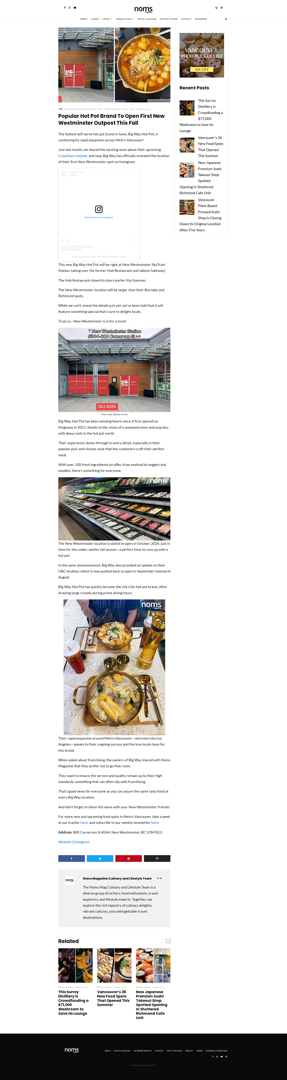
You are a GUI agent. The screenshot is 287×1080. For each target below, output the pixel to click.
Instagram (82, 842)
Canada (124, 109)
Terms (200, 1051)
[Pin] (128, 858)
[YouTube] (75, 7)
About (84, 19)
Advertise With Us (142, 1051)
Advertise (201, 19)
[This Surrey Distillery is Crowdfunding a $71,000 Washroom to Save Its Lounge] (187, 108)
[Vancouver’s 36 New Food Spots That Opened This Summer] (187, 146)
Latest (95, 19)
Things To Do (123, 19)
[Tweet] (100, 858)
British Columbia (112, 109)
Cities (106, 19)
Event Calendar (147, 19)
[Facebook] (65, 7)
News (131, 109)
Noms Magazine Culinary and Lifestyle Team (83, 109)
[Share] (71, 858)
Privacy (189, 1051)
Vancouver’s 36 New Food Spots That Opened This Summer (113, 998)
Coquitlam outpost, (73, 155)
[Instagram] (69, 7)
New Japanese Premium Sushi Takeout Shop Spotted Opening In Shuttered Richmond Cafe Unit (151, 1005)
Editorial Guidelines (216, 1051)
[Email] (157, 858)
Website (64, 842)
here (84, 822)
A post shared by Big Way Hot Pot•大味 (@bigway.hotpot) (99, 256)
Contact (186, 19)
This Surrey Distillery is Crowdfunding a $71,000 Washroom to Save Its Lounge (73, 1003)
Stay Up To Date (169, 19)
